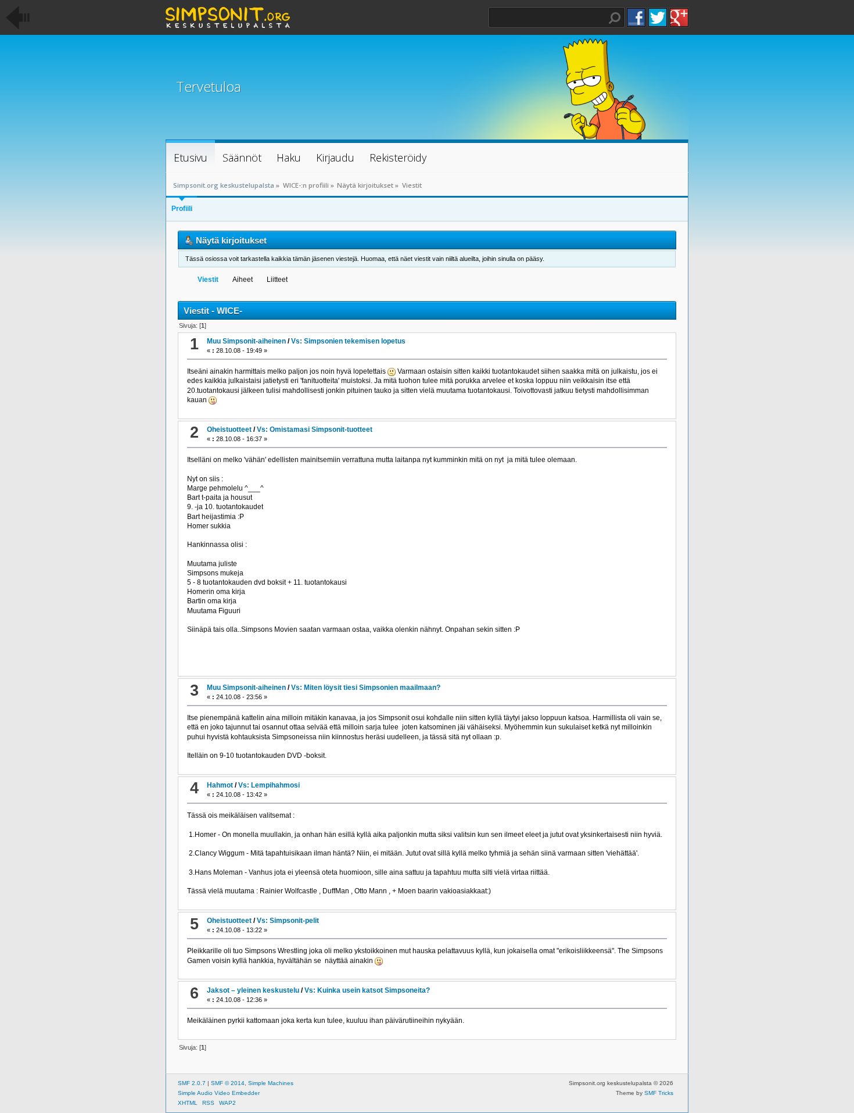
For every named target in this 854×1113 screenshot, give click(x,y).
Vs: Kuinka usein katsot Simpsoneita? (367, 990)
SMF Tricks (658, 1093)
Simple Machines (270, 1083)
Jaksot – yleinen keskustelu (253, 990)
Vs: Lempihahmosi (269, 785)
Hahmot (220, 785)
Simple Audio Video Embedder (219, 1093)
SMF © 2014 (228, 1083)
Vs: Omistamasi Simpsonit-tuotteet (314, 429)
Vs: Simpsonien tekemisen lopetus (348, 341)
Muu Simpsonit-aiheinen (246, 341)
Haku (614, 18)
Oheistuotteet (229, 429)
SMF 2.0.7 (192, 1083)
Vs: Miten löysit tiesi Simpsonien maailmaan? (365, 687)
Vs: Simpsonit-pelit (288, 921)
